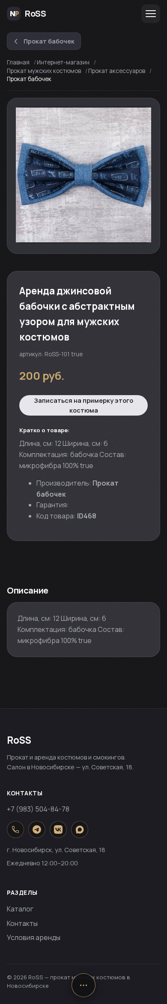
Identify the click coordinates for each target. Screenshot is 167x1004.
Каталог (20, 909)
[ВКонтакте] (58, 829)
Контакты (22, 923)
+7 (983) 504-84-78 (38, 809)
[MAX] (79, 829)
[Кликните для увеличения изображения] (83, 175)
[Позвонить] (15, 829)
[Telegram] (36, 829)
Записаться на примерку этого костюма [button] (83, 405)
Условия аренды (33, 937)
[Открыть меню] (150, 13)
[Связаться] (83, 985)
